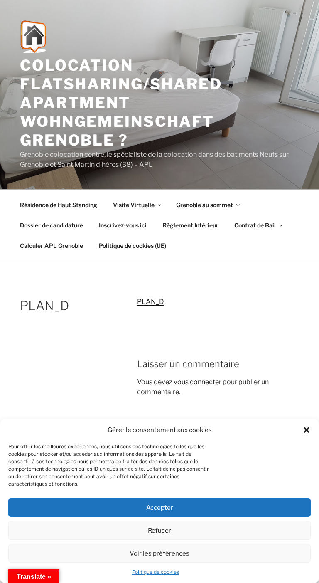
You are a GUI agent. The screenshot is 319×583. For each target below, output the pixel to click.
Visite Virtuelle (134, 204)
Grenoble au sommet (204, 204)
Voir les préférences (159, 553)
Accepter (159, 507)
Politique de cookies (155, 572)
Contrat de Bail (255, 225)
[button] (306, 430)
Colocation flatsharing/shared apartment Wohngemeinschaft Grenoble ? (121, 102)
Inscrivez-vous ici (123, 225)
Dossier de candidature (51, 225)
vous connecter (197, 382)
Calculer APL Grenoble (51, 245)
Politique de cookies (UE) (132, 245)
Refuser (159, 530)
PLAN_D (150, 302)
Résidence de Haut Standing (58, 204)
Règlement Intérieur (190, 225)
